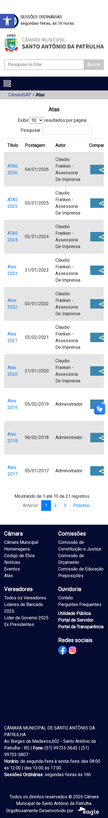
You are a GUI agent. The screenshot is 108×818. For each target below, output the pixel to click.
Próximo (81, 505)
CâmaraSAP (19, 94)
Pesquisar (30, 130)
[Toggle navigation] (7, 83)
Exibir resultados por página (52, 120)
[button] (7, 21)
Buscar (94, 64)
